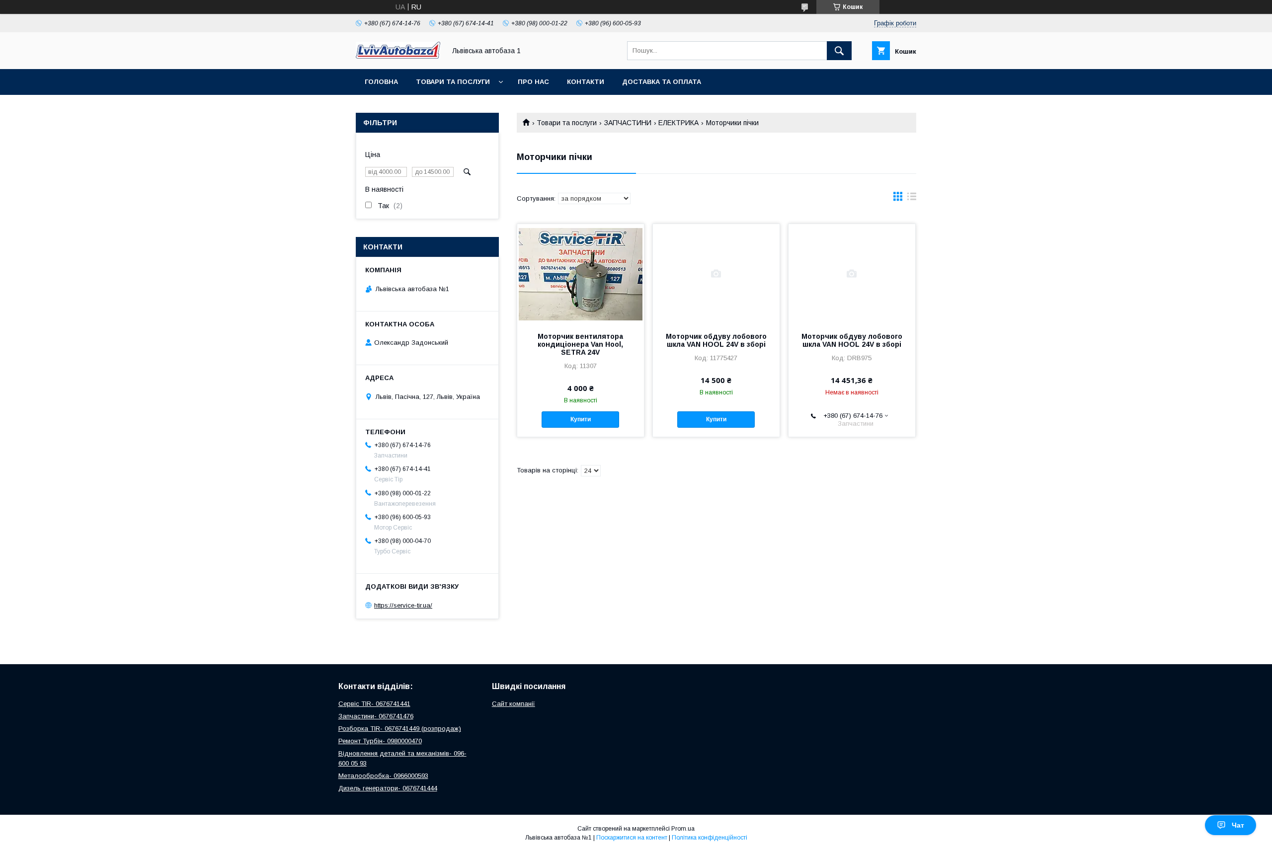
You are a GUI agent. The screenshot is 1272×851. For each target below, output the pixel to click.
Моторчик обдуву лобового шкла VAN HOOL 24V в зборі (716, 340)
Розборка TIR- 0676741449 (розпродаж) (399, 728)
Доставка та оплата (661, 81)
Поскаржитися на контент (631, 837)
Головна (381, 81)
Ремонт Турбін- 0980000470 (380, 741)
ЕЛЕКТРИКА (678, 123)
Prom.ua (683, 828)
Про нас (533, 81)
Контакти (585, 81)
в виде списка (911, 199)
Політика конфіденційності (709, 837)
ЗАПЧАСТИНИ (627, 123)
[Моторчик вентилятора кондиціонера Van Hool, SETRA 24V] (580, 273)
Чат (1238, 825)
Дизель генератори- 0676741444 (387, 788)
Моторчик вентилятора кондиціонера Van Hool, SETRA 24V (580, 344)
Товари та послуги (453, 81)
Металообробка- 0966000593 (383, 775)
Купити (580, 419)
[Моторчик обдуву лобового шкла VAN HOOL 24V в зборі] (716, 273)
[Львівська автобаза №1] (398, 56)
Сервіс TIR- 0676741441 (374, 703)
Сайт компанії (513, 703)
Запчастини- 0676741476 (375, 716)
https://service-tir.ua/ (403, 605)
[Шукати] (839, 50)
